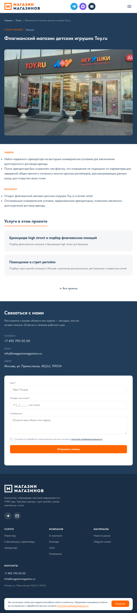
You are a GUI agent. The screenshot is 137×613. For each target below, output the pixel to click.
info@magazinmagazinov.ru (19, 579)
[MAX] (83, 6)
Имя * (13, 383)
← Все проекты (69, 288)
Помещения (55, 553)
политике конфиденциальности (86, 439)
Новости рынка (102, 535)
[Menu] (129, 6)
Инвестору (10, 535)
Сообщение (16, 413)
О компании (55, 535)
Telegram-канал (102, 541)
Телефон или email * (20, 398)
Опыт (18, 20)
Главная (8, 20)
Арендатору (10, 547)
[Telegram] (74, 6)
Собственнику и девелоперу (19, 541)
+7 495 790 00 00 (15, 573)
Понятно (120, 603)
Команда (54, 541)
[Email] (91, 6)
